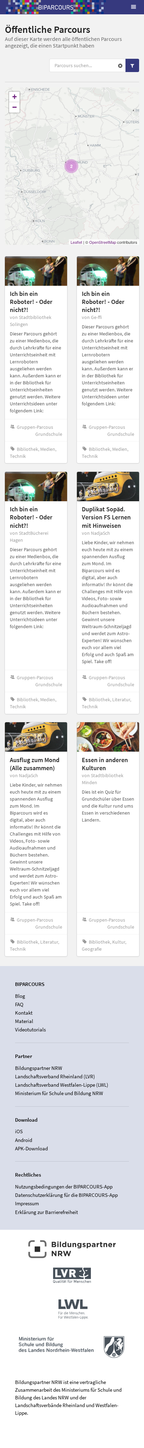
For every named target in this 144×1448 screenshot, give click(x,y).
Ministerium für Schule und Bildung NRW (59, 1093)
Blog (20, 996)
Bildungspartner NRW (38, 1068)
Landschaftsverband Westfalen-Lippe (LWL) (61, 1084)
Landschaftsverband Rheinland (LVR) (55, 1076)
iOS (19, 1131)
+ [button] (14, 96)
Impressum (27, 1203)
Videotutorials (30, 1029)
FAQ (19, 1004)
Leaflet (76, 242)
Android (23, 1140)
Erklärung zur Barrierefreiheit (46, 1212)
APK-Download (31, 1148)
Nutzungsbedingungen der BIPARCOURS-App (64, 1187)
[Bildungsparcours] (55, 7)
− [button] (14, 107)
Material (24, 1021)
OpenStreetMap (102, 242)
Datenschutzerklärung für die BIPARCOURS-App (66, 1195)
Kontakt (24, 1012)
